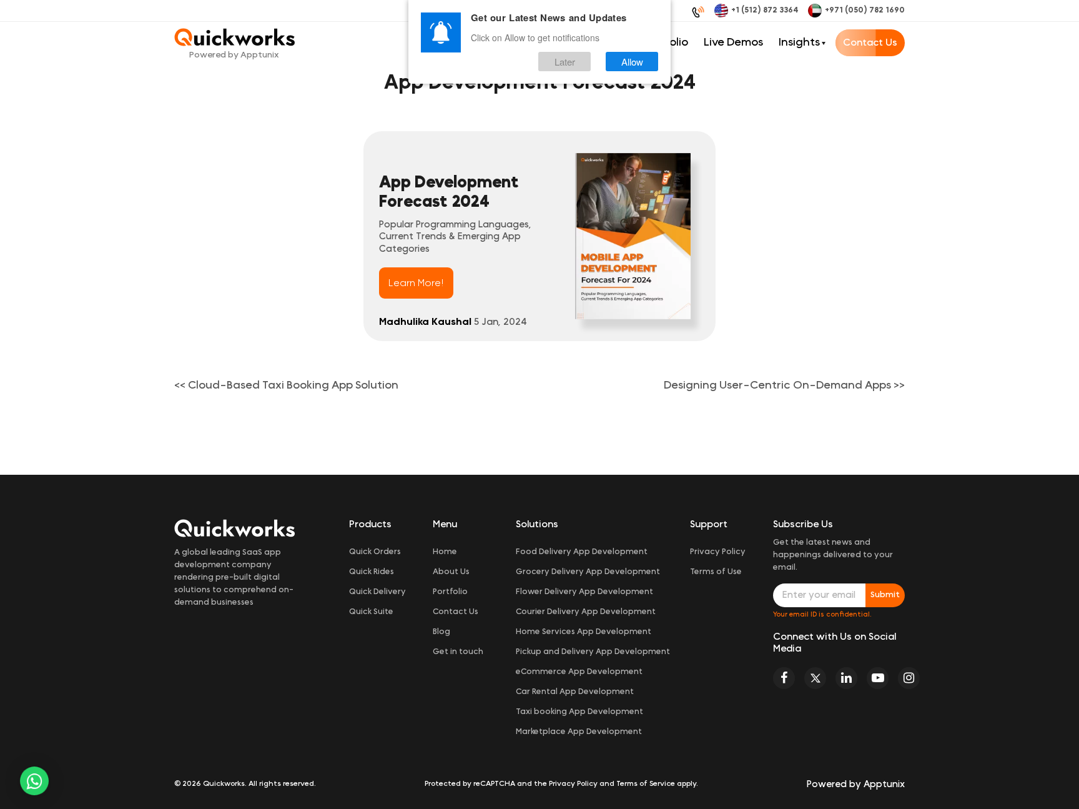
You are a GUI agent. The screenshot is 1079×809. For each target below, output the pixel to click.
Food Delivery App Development (582, 552)
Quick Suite (371, 612)
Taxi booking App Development (579, 712)
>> (784, 385)
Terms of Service (645, 783)
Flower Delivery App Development (584, 592)
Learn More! (416, 283)
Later (564, 61)
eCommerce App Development (579, 672)
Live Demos (733, 42)
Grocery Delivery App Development (588, 572)
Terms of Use (716, 572)
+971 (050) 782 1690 (865, 10)
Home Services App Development (583, 632)
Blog (441, 632)
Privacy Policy (718, 552)
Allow (632, 61)
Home (445, 552)
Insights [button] (799, 42)
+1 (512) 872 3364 (765, 10)
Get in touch (458, 652)
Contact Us (870, 42)
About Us (451, 572)
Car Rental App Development (575, 692)
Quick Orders (375, 552)
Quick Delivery (377, 592)
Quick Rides (371, 572)
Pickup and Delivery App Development (593, 652)
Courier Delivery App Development (586, 612)
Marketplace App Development (579, 732)
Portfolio (450, 592)
